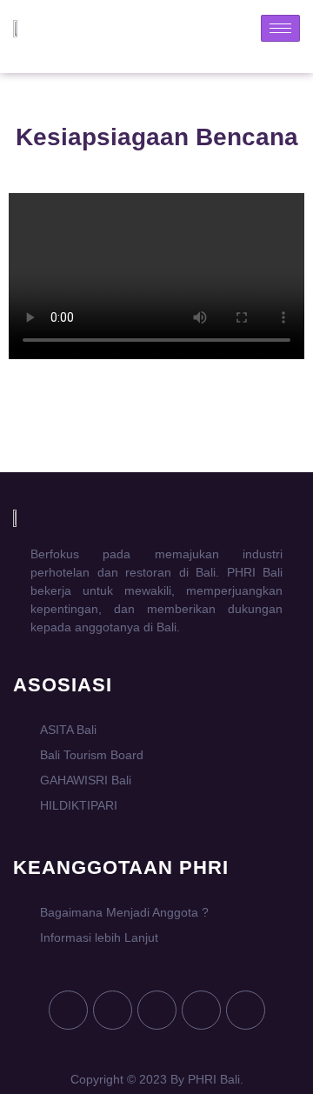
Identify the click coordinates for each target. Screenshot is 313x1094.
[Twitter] (156, 1010)
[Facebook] (68, 1010)
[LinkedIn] (245, 1010)
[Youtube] (112, 1010)
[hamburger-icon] (280, 28)
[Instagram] (201, 1010)
